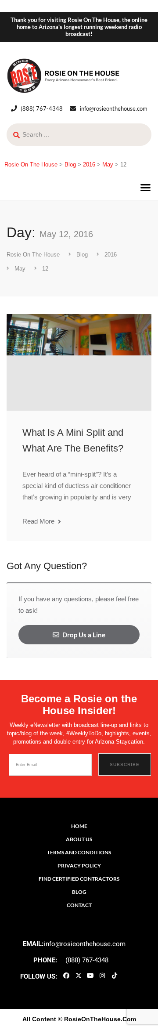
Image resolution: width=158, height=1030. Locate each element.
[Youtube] (90, 975)
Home (79, 826)
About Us (79, 839)
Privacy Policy (79, 865)
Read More (39, 521)
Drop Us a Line (83, 635)
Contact (79, 905)
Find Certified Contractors (79, 878)
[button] (145, 187)
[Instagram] (102, 975)
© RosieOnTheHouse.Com (97, 1019)
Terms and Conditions (79, 852)
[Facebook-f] (66, 975)
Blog (79, 892)
